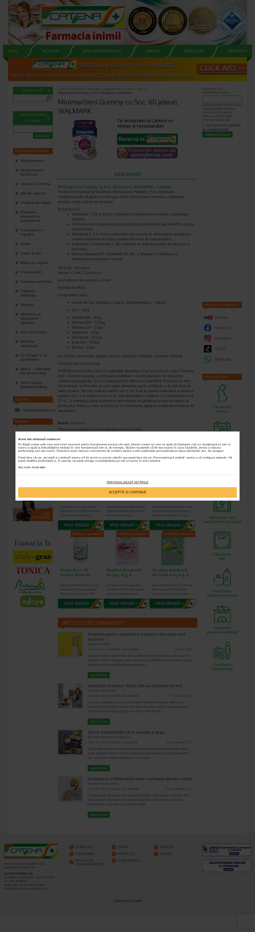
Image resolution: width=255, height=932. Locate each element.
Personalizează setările (127, 482)
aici (42, 467)
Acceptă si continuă (127, 492)
